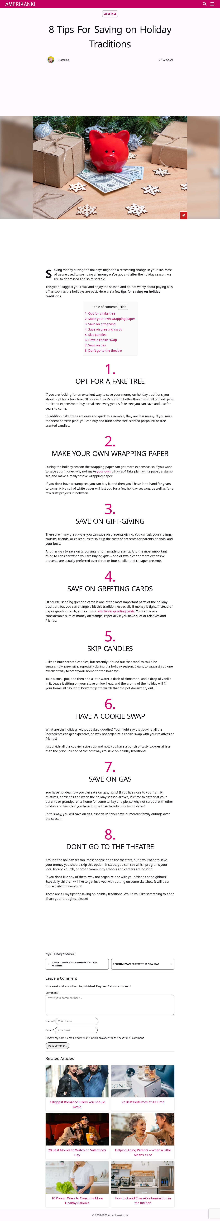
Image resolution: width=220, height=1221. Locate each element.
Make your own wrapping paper (110, 319)
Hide (123, 307)
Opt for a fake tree (100, 313)
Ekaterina (63, 60)
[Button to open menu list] (212, 3)
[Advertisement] (110, 89)
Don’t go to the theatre (103, 350)
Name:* (50, 1021)
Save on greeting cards (103, 329)
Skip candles (95, 334)
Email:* (50, 1030)
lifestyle (110, 13)
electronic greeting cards (116, 611)
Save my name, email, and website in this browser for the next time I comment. (96, 1038)
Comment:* (53, 993)
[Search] (204, 4)
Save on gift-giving (100, 324)
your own (104, 471)
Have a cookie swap (101, 340)
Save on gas (95, 345)
